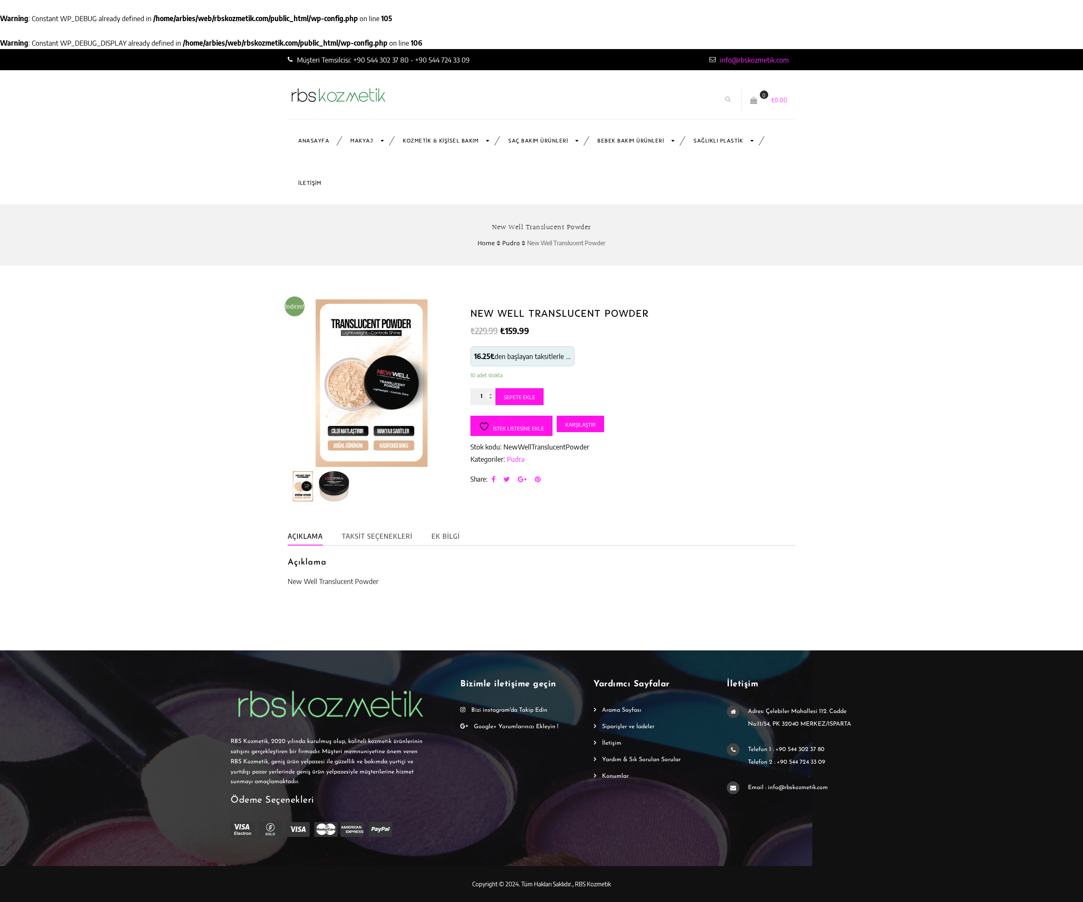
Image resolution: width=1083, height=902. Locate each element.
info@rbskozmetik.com (754, 59)
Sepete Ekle (519, 397)
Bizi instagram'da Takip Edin (508, 710)
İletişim (309, 183)
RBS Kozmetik (593, 884)
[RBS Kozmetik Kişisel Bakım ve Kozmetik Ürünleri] (388, 95)
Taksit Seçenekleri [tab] (377, 536)
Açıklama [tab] (305, 536)
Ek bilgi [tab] (446, 536)
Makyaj (361, 140)
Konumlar (615, 776)
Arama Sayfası (621, 710)
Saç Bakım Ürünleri (538, 140)
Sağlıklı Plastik (718, 140)
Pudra (511, 243)
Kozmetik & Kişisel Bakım (440, 140)
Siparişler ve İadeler (628, 727)
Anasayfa (313, 140)
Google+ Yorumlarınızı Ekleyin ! (515, 727)
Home (486, 243)
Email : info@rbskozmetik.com (788, 787)
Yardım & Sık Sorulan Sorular (641, 760)
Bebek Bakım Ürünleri (630, 140)
